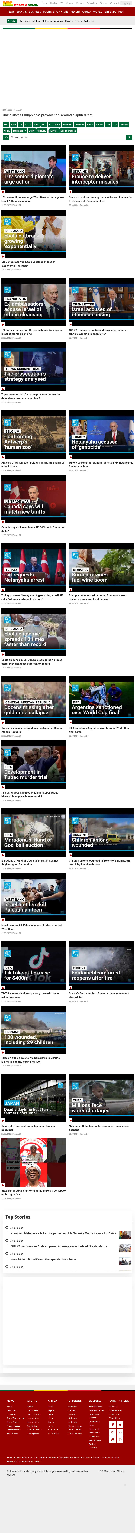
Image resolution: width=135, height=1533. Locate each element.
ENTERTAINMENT (114, 11)
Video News (114, 1414)
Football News (33, 1414)
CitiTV (90, 124)
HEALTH (75, 11)
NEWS (11, 11)
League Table (33, 1422)
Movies (80, 3)
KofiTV (7, 130)
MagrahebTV (19, 130)
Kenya (50, 1425)
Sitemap (75, 1457)
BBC (6, 124)
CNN (13, 124)
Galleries (89, 20)
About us (27, 1457)
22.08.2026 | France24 (11, 205)
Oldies (36, 20)
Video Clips (114, 1418)
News (79, 20)
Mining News (95, 1440)
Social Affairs (12, 1422)
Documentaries (68, 130)
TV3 (108, 124)
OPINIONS (62, 11)
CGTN (28, 124)
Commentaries (75, 1425)
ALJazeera (54, 124)
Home (44, 3)
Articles (71, 1410)
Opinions (72, 1406)
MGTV (32, 130)
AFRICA (86, 11)
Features (72, 1414)
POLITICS (48, 11)
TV (61, 3)
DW (20, 124)
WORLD (97, 11)
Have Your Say (74, 1429)
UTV (115, 124)
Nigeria (51, 1410)
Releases (47, 20)
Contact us (39, 1457)
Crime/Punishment (15, 1418)
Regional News (13, 1429)
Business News (95, 1406)
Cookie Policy (14, 1461)
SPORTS (22, 11)
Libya (50, 1418)
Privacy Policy (112, 1457)
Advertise (92, 3)
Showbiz (113, 1406)
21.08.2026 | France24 (11, 1134)
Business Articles (96, 1410)
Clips (27, 20)
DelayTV (124, 124)
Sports (30, 1406)
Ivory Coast (53, 1429)
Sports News (33, 1410)
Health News (12, 1433)
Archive (12, 21)
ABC (43, 124)
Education (11, 1414)
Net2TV (99, 124)
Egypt (50, 1414)
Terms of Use (98, 1457)
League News (33, 1418)
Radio (53, 3)
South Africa (53, 1433)
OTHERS (41, 130)
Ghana (103, 3)
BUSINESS (35, 11)
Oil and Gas (94, 1436)
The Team (51, 1457)
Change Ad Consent (32, 1461)
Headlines (11, 1410)
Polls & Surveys (75, 1433)
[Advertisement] (66, 1507)
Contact (114, 3)
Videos (69, 3)
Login (125, 3)
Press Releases (13, 1425)
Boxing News (33, 1433)
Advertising (63, 1457)
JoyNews (79, 124)
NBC (36, 124)
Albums (58, 20)
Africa (50, 1406)
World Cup (32, 1425)
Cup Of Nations (34, 1429)
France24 (67, 124)
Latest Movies (115, 1410)
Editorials (72, 1422)
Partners (86, 1457)
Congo (51, 1422)
